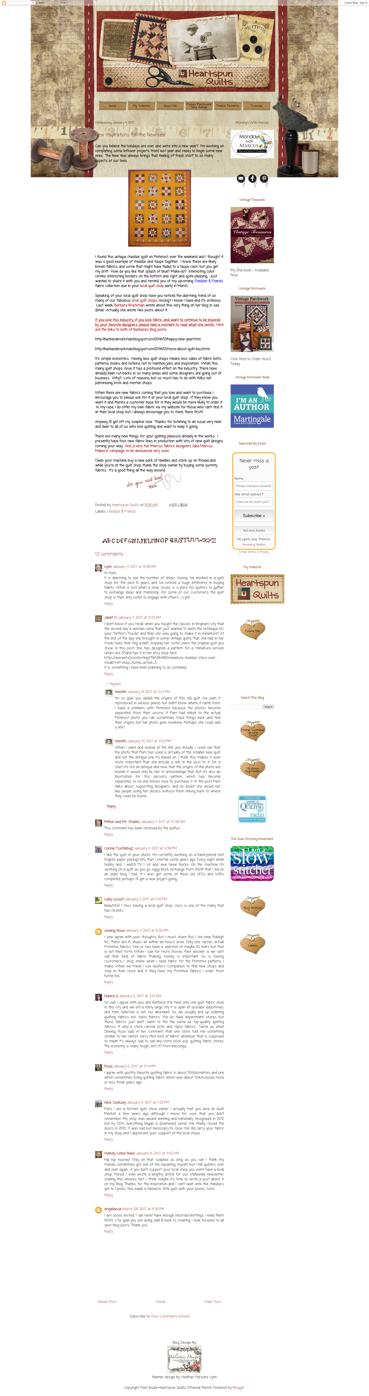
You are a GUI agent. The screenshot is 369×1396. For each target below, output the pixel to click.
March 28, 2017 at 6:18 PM (143, 1209)
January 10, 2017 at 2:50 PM (149, 741)
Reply (108, 603)
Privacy (264, 552)
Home (160, 1302)
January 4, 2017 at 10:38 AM (163, 822)
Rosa (108, 1066)
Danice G (111, 996)
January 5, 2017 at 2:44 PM (135, 1066)
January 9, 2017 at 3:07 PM (148, 692)
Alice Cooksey (115, 1102)
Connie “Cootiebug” (118, 848)
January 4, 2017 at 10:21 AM (139, 617)
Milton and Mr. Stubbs (122, 822)
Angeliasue (112, 1209)
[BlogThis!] (175, 505)
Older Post (212, 1302)
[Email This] (171, 505)
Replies (115, 684)
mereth (120, 692)
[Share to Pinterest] (186, 505)
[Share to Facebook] (182, 505)
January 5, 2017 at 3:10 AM (140, 996)
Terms (252, 552)
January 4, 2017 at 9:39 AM (134, 566)
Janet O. (110, 617)
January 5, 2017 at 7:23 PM (148, 1102)
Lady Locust (114, 899)
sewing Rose (114, 930)
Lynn (108, 566)
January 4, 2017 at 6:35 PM (147, 930)
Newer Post (107, 1302)
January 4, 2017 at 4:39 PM (155, 848)
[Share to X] (178, 505)
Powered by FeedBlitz (254, 545)
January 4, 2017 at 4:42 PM (146, 899)
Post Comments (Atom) (170, 1316)
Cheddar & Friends (121, 511)
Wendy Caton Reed (119, 1153)
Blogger (239, 1387)
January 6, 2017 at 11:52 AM (157, 1153)
